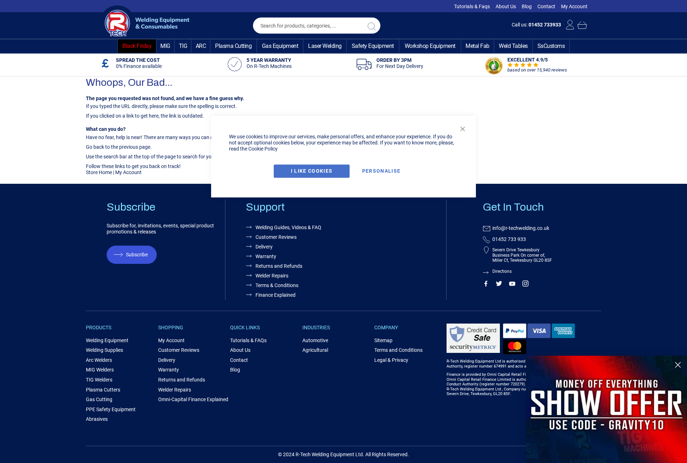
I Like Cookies (312, 171)
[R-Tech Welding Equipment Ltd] (144, 23)
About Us (506, 6)
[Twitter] (499, 285)
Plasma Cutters (103, 390)
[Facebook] (486, 285)
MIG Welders (100, 370)
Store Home (99, 172)
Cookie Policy (263, 149)
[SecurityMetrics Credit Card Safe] (473, 351)
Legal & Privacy (391, 360)
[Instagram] (525, 285)
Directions (502, 271)
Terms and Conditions (398, 350)
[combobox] (316, 26)
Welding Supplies (104, 350)
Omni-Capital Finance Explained (193, 399)
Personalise (381, 171)
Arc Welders (99, 360)
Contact (546, 6)
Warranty (168, 370)
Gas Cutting (99, 399)
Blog (527, 6)
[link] (606, 409)
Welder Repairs (174, 390)
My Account (574, 6)
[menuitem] (137, 46)
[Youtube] (512, 285)
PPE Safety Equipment (111, 409)
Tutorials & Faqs (472, 6)
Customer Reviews (178, 350)
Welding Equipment (107, 340)
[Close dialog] (678, 365)
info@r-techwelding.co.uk (520, 228)
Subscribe (137, 254)
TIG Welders (99, 380)
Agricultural (315, 350)
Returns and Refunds (181, 380)
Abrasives (97, 419)
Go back (95, 147)
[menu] (343, 46)
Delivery (166, 360)
